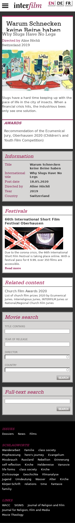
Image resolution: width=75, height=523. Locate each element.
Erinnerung (61, 459)
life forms (8, 469)
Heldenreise (46, 464)
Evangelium (56, 454)
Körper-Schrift (11, 484)
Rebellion (44, 459)
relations (30, 484)
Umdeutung (23, 479)
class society (47, 450)
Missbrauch (9, 459)
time (44, 484)
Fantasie (56, 484)
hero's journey (34, 454)
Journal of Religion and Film (46, 505)
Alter (52, 479)
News (21, 433)
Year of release (16, 339)
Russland (27, 459)
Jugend (6, 479)
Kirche (29, 464)
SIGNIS (19, 505)
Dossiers (8, 433)
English (51, 2)
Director (11, 352)
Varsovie (64, 464)
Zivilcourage (10, 474)
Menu (5, 7)
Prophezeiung (11, 454)
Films (33, 433)
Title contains (15, 326)
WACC (6, 505)
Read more (13, 268)
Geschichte (30, 474)
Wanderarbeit (11, 450)
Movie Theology (13, 514)
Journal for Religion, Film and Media (26, 510)
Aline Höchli (30, 40)
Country (10, 365)
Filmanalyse (50, 474)
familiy (7, 489)
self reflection (11, 464)
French (68, 2)
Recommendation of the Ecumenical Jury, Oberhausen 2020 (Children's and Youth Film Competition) (36, 135)
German (59, 2)
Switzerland (11, 45)
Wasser (40, 479)
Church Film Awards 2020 (26, 291)
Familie (29, 450)
